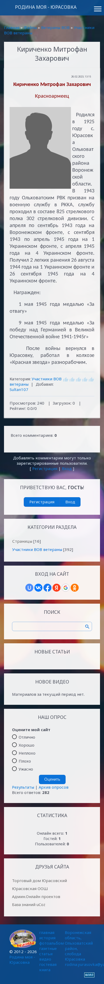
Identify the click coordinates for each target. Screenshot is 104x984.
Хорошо (26, 745)
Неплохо (27, 753)
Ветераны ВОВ (55, 27)
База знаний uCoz (28, 904)
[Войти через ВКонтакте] (38, 588)
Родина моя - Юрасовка (46, 7)
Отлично (27, 737)
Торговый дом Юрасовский (39, 880)
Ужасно (26, 769)
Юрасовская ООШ (30, 888)
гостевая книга (48, 967)
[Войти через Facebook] (47, 588)
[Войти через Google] (66, 588)
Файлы (30, 27)
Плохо (25, 761)
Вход (67, 468)
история (47, 937)
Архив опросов (54, 787)
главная (46, 932)
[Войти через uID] (29, 588)
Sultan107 (19, 389)
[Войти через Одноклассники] (75, 588)
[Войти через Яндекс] (57, 588)
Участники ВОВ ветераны (37, 549)
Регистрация (44, 468)
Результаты (23, 787)
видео (45, 959)
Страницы (22, 541)
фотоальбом (51, 943)
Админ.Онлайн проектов (36, 896)
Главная (11, 27)
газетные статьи (48, 951)
